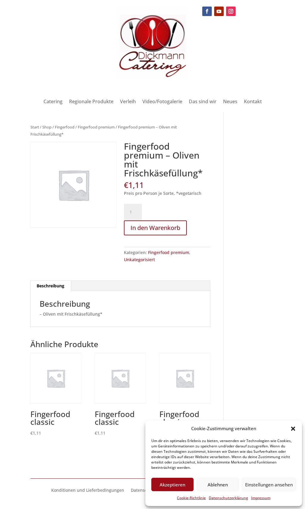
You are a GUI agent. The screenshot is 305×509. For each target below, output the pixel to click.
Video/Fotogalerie (162, 102)
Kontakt (253, 102)
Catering (53, 102)
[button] (293, 429)
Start (34, 127)
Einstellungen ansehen (269, 485)
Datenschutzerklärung (228, 497)
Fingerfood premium (96, 127)
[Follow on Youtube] (219, 11)
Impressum (260, 497)
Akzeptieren (172, 485)
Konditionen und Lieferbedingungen (87, 490)
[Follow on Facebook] (207, 11)
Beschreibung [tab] (50, 286)
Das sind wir (203, 102)
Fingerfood (64, 127)
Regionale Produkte (91, 102)
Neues (230, 102)
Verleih (128, 102)
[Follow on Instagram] (231, 11)
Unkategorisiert (139, 259)
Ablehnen (218, 485)
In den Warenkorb (155, 228)
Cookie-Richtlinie (191, 497)
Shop (47, 127)
